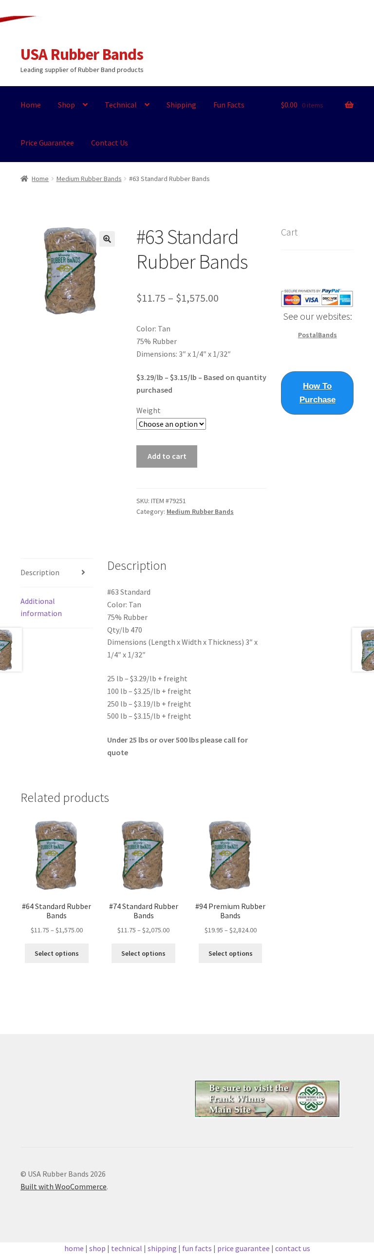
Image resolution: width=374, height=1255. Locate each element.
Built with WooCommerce (63, 1186)
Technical (121, 104)
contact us (292, 1248)
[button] (107, 239)
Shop (66, 104)
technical (126, 1248)
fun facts (197, 1248)
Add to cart (167, 456)
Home (30, 104)
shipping (162, 1248)
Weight (148, 410)
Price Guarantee (47, 142)
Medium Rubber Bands (89, 178)
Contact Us (109, 142)
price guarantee (243, 1248)
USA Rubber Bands (81, 54)
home (74, 1248)
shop (97, 1248)
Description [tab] (39, 572)
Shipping (181, 104)
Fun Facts (228, 104)
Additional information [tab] (41, 607)
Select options (57, 953)
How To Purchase (317, 393)
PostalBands (317, 334)
